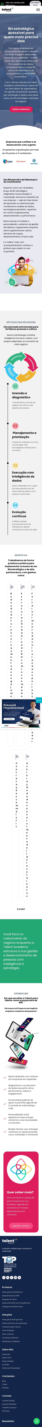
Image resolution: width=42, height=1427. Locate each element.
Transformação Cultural (11, 1327)
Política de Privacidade (11, 1368)
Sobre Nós (6, 1354)
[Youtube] (15, 1277)
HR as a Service (8, 1334)
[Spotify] (19, 1277)
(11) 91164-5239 (35, 4)
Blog (4, 1381)
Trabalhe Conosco (9, 1408)
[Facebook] (11, 1277)
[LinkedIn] (7, 1277)
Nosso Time (6, 1358)
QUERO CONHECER (21, 109)
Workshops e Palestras (11, 1341)
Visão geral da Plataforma (12, 1292)
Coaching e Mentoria (10, 1338)
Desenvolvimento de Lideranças (14, 1323)
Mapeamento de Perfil (10, 1296)
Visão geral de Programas (12, 1319)
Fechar (39, 700)
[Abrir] (38, 10)
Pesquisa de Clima (9, 1299)
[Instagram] (3, 1277)
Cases (4, 1384)
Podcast (5, 1388)
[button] (36, 1421)
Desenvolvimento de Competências (16, 1303)
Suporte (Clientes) (9, 1404)
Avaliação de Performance (12, 1307)
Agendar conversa (21, 1226)
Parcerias (5, 1411)
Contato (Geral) (8, 1401)
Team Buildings (8, 1330)
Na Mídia (5, 1365)
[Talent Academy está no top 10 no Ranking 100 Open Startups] (9, 1264)
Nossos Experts (8, 1361)
